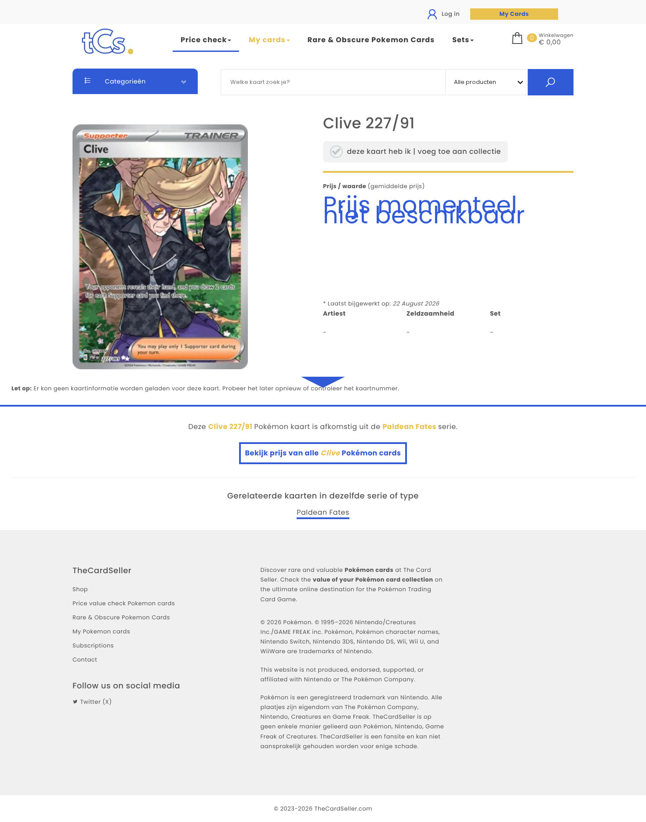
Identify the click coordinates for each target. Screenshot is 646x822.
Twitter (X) (96, 702)
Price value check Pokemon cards (124, 603)
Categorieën (124, 81)
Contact (85, 659)
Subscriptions (93, 645)
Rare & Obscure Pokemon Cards (371, 40)
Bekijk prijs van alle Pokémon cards (323, 453)
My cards (267, 40)
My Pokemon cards (101, 631)
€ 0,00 (550, 42)
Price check (204, 40)
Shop (80, 589)
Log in (450, 14)
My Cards (514, 14)
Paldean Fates (323, 512)
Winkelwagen (556, 35)
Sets (460, 40)
